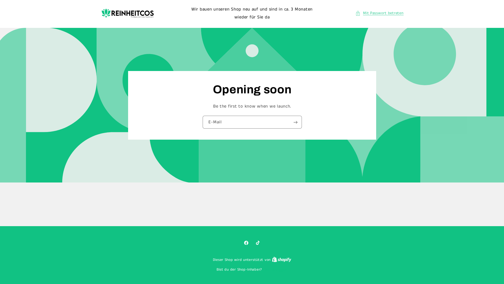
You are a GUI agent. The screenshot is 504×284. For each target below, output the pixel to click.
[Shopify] (281, 259)
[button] (379, 13)
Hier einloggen (275, 269)
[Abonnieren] (295, 122)
